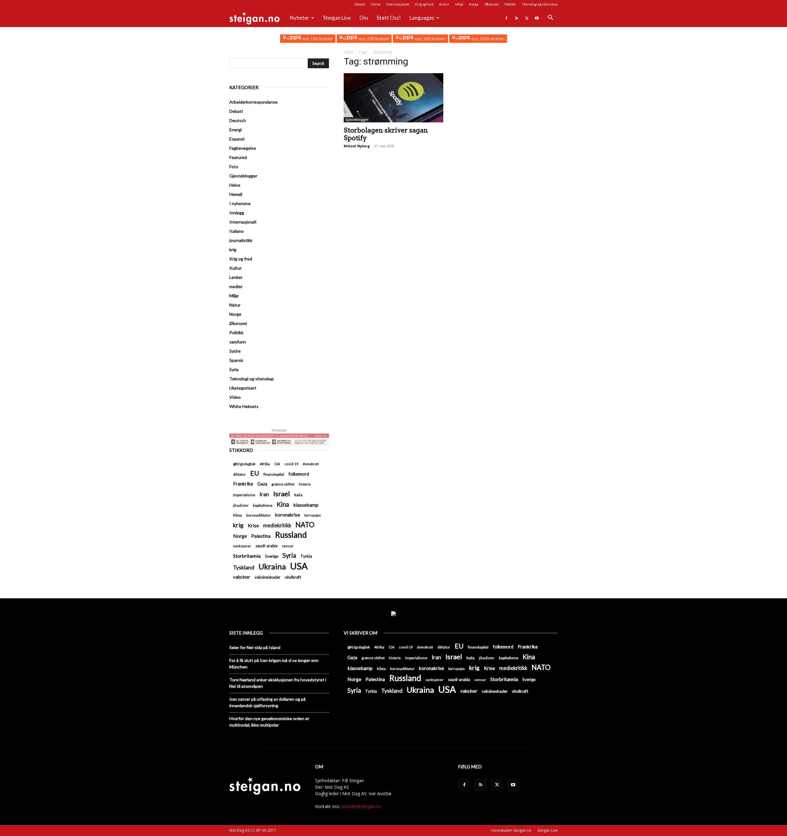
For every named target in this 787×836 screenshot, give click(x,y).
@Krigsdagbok (244, 464)
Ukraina (272, 566)
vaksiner (241, 577)
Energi (235, 129)
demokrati (311, 464)
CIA (277, 464)
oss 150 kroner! (317, 39)
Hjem (348, 52)
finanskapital (273, 474)
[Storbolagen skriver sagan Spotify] (393, 97)
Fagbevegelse (242, 148)
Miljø (459, 4)
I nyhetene (240, 203)
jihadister (241, 505)
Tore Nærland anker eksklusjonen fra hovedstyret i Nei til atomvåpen (277, 683)
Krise (253, 525)
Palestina (261, 536)
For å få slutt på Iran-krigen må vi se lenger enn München (273, 663)
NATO (304, 524)
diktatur (239, 474)
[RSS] (516, 18)
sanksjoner (242, 546)
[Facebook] (506, 18)
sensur (288, 546)
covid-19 (291, 464)
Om (363, 17)
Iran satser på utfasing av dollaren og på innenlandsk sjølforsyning (267, 702)
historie (305, 484)
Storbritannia (247, 556)
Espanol (236, 138)
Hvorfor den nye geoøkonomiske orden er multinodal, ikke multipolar (269, 721)
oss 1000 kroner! (487, 39)
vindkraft (293, 577)
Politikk (510, 4)
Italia (298, 495)
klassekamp (305, 505)
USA (299, 566)
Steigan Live (337, 17)
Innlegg (236, 212)
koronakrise (287, 514)
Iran (264, 494)
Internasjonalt (397, 4)
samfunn (237, 341)
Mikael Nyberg (357, 146)
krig (232, 249)
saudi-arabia (266, 545)
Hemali (235, 194)
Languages (421, 17)
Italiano (236, 231)
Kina (283, 504)
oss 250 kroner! (373, 39)
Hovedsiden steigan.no (511, 830)
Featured (238, 157)
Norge (474, 4)
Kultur (444, 4)
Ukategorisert (242, 387)
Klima (237, 515)
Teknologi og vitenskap (540, 4)
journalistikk (240, 240)
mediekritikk (277, 525)
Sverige (271, 556)
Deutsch (237, 120)
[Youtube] (536, 18)
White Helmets (244, 406)
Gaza (262, 483)
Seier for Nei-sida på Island (254, 647)
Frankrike (243, 483)
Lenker (236, 277)
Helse (376, 4)
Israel (281, 493)
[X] (526, 18)
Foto (233, 166)
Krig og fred (424, 4)
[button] (550, 18)
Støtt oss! (389, 17)
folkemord (298, 474)
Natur (234, 304)
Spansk (236, 360)
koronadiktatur (258, 515)
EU (254, 473)
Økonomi (491, 4)
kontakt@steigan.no (361, 806)
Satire (235, 351)
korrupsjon (312, 515)
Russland (291, 535)
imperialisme (244, 495)
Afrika (265, 464)
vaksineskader (267, 577)
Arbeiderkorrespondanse (253, 102)
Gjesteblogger (357, 119)
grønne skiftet (283, 484)
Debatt (359, 4)
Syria (234, 369)
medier (236, 286)
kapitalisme (262, 505)
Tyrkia (306, 556)
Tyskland (243, 567)
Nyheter (299, 17)
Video (235, 397)
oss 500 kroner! (429, 39)
